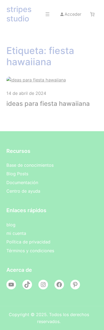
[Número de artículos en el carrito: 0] (92, 14)
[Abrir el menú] (47, 14)
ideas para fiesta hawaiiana (48, 103)
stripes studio (18, 14)
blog (10, 224)
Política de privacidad (28, 241)
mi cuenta (16, 233)
